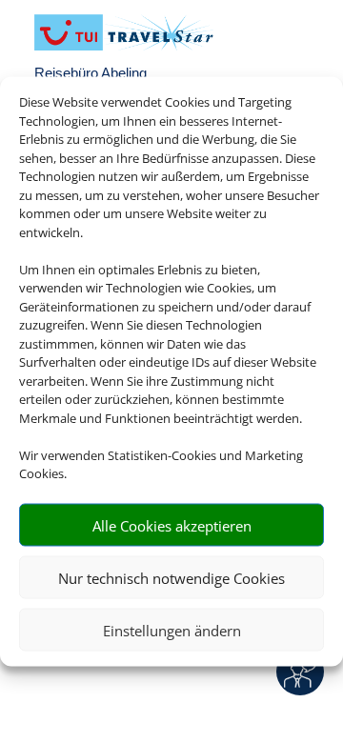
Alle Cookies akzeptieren (172, 524)
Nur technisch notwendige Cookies (171, 577)
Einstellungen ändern (172, 629)
